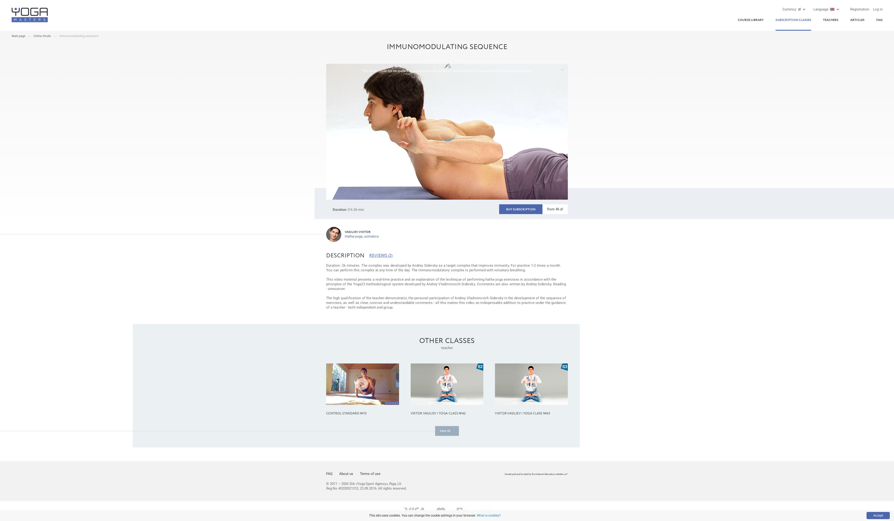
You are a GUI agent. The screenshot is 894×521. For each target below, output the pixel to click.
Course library (751, 20)
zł (791, 9)
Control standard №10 (346, 413)
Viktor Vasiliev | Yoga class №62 (438, 413)
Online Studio (42, 36)
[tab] (345, 256)
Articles (857, 20)
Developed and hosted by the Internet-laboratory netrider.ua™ (536, 474)
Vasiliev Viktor (358, 232)
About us (346, 474)
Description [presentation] (345, 256)
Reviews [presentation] (381, 256)
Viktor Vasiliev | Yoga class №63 (522, 413)
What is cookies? (489, 515)
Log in (878, 9)
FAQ (879, 20)
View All (445, 431)
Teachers (830, 20)
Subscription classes (793, 20)
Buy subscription (520, 209)
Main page (18, 36)
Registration (859, 9)
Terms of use (370, 474)
